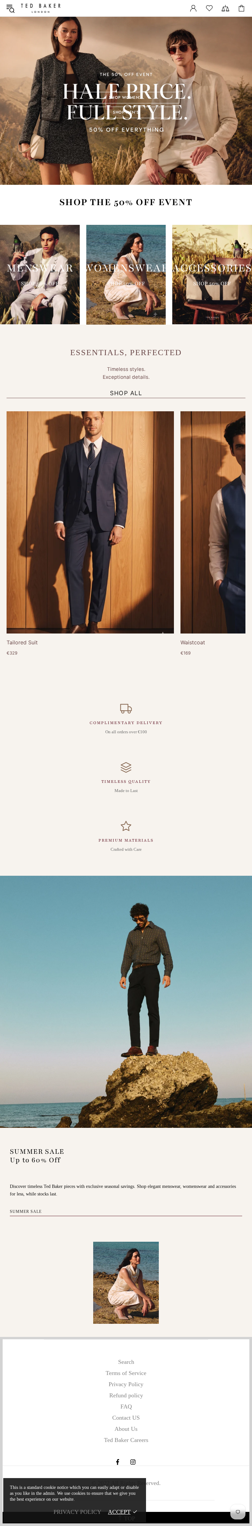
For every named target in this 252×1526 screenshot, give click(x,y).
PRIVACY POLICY (77, 1512)
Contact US (126, 1417)
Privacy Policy (126, 1384)
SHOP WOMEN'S (126, 97)
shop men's (126, 112)
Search (126, 1362)
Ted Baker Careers (126, 1440)
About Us (126, 1429)
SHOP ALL (126, 393)
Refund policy (126, 1395)
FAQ (126, 1406)
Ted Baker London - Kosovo (40, 8)
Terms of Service (126, 1373)
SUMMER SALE (26, 1211)
